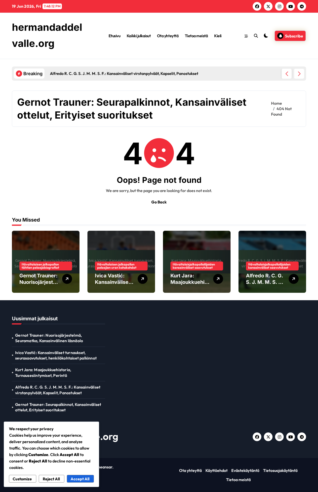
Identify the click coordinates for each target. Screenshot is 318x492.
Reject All (51, 478)
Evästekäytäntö (245, 470)
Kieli (218, 35)
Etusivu (114, 35)
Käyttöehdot (216, 470)
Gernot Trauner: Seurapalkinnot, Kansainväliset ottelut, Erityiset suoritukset (58, 407)
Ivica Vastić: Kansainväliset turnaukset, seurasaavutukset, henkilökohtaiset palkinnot (56, 355)
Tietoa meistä (196, 35)
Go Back (159, 201)
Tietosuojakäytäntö (280, 470)
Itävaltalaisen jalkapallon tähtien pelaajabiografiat (40, 265)
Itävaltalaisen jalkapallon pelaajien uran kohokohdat (116, 265)
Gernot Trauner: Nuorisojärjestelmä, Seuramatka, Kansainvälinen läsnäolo (49, 338)
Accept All (80, 478)
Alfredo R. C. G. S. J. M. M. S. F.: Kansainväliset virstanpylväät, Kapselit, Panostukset (57, 390)
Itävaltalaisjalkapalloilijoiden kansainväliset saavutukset (194, 265)
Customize (22, 478)
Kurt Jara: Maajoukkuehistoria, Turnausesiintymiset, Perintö (43, 372)
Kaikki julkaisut (139, 35)
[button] (299, 74)
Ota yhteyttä (167, 35)
